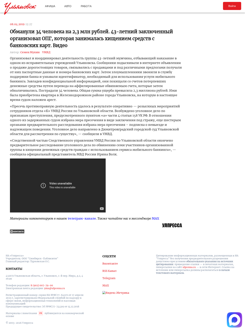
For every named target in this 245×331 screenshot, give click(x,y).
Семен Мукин (30, 52)
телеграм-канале (82, 218)
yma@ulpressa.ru (54, 288)
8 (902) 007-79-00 (42, 285)
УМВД (46, 52)
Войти (232, 5)
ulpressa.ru (189, 267)
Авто (67, 6)
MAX (155, 218)
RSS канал (109, 271)
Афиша (50, 6)
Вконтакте (110, 263)
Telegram (108, 278)
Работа (86, 6)
